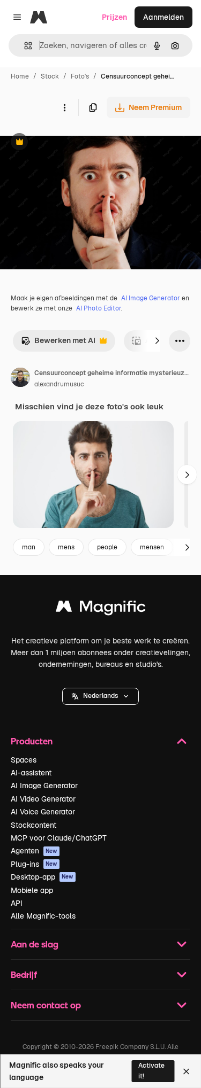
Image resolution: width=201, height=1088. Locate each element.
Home (20, 76)
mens (66, 547)
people (107, 547)
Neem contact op (46, 1005)
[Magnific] (101, 609)
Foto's (80, 76)
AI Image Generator (150, 298)
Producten (32, 741)
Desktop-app (42, 877)
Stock (50, 76)
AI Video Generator (43, 799)
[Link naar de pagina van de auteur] (20, 379)
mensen (152, 547)
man (28, 547)
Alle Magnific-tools (43, 916)
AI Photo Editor (98, 308)
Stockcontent (33, 825)
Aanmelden (163, 17)
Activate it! (151, 1070)
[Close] (186, 1071)
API (17, 903)
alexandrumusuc (59, 384)
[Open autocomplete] (24, 46)
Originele (70, 143)
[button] (100, 696)
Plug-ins (34, 864)
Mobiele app (32, 890)
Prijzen (114, 17)
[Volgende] (157, 341)
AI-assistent (31, 773)
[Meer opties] (64, 107)
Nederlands (100, 695)
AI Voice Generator (43, 812)
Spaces (23, 760)
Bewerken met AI (58, 343)
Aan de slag (34, 944)
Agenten (34, 851)
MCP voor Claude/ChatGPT (59, 838)
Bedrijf (24, 974)
